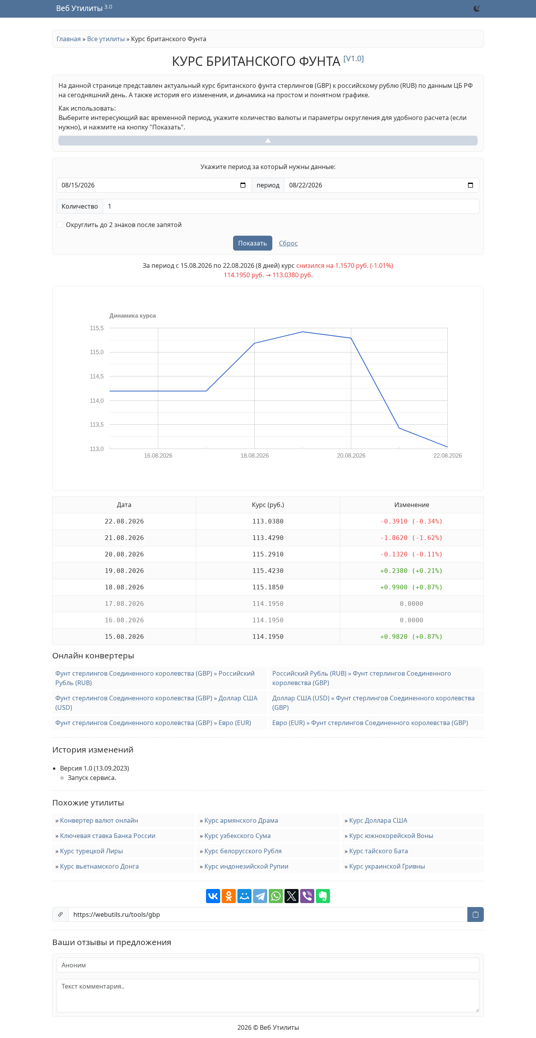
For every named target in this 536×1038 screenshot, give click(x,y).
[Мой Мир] (244, 896)
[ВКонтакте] (213, 896)
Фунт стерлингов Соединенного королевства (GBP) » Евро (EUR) (153, 722)
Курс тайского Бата (378, 851)
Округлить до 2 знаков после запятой (124, 224)
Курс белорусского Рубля (243, 851)
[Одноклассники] (229, 896)
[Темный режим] (477, 8)
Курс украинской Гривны (387, 866)
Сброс (288, 243)
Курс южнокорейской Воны (391, 835)
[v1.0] (353, 58)
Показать (252, 243)
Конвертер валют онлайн (99, 820)
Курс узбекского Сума (237, 835)
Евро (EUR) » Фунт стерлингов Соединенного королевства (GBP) (370, 722)
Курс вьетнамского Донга (99, 866)
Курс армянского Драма (241, 820)
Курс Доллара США (378, 820)
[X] (291, 896)
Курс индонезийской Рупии (246, 866)
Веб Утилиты (79, 9)
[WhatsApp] (276, 896)
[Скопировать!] (475, 914)
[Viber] (307, 896)
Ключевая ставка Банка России (107, 835)
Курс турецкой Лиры (91, 851)
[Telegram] (260, 896)
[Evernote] (323, 896)
